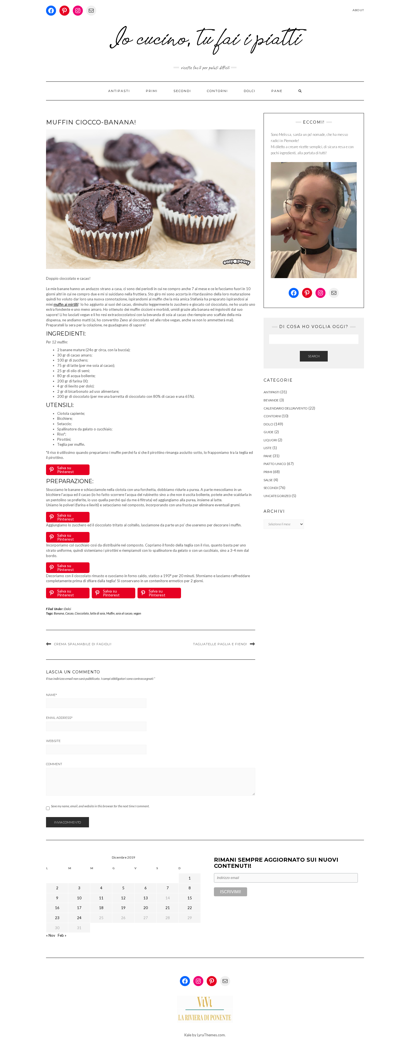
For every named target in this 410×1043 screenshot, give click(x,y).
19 (123, 907)
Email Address (59, 718)
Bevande (271, 400)
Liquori (270, 440)
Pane (277, 91)
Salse (268, 480)
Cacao (69, 613)
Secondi (182, 91)
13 (145, 898)
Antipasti (119, 91)
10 (79, 898)
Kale (187, 1035)
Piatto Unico (275, 464)
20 (145, 907)
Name (51, 695)
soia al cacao (124, 613)
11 (101, 898)
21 (167, 907)
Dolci (249, 91)
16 (57, 907)
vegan (137, 613)
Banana (59, 613)
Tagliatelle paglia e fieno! (220, 644)
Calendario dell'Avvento (286, 408)
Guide (269, 432)
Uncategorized (277, 496)
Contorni (217, 91)
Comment (54, 764)
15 (189, 898)
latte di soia (97, 613)
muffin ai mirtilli (66, 304)
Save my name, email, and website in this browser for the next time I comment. (100, 806)
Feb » (62, 935)
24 (79, 918)
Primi (152, 91)
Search (314, 356)
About (358, 10)
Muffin (110, 613)
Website (53, 741)
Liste (268, 448)
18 (101, 907)
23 (57, 918)
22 (189, 907)
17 (79, 907)
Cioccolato (82, 613)
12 (123, 898)
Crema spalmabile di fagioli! (83, 644)
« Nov (50, 935)
